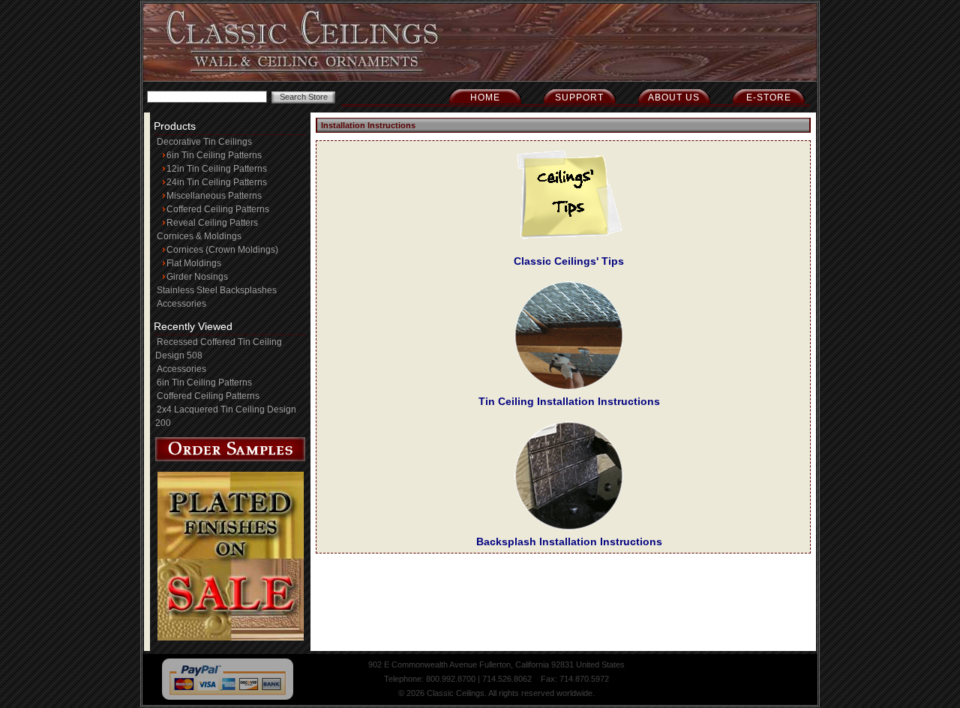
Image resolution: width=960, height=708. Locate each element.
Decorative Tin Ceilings (204, 141)
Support (579, 97)
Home (485, 97)
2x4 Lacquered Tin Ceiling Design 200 (225, 416)
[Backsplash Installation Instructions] (568, 527)
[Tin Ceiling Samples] (230, 458)
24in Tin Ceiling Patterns (216, 182)
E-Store (768, 97)
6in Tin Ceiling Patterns (214, 155)
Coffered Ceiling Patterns (217, 209)
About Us (674, 97)
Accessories (181, 303)
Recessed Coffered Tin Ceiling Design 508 (218, 349)
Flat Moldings (193, 263)
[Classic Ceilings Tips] (568, 246)
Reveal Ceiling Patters (212, 223)
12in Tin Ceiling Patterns (216, 169)
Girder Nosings (197, 277)
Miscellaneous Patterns (214, 195)
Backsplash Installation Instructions (569, 542)
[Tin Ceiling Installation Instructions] (568, 387)
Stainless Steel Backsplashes (217, 290)
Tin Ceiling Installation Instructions (569, 401)
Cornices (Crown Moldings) (222, 249)
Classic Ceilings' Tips (569, 261)
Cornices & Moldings (199, 236)
